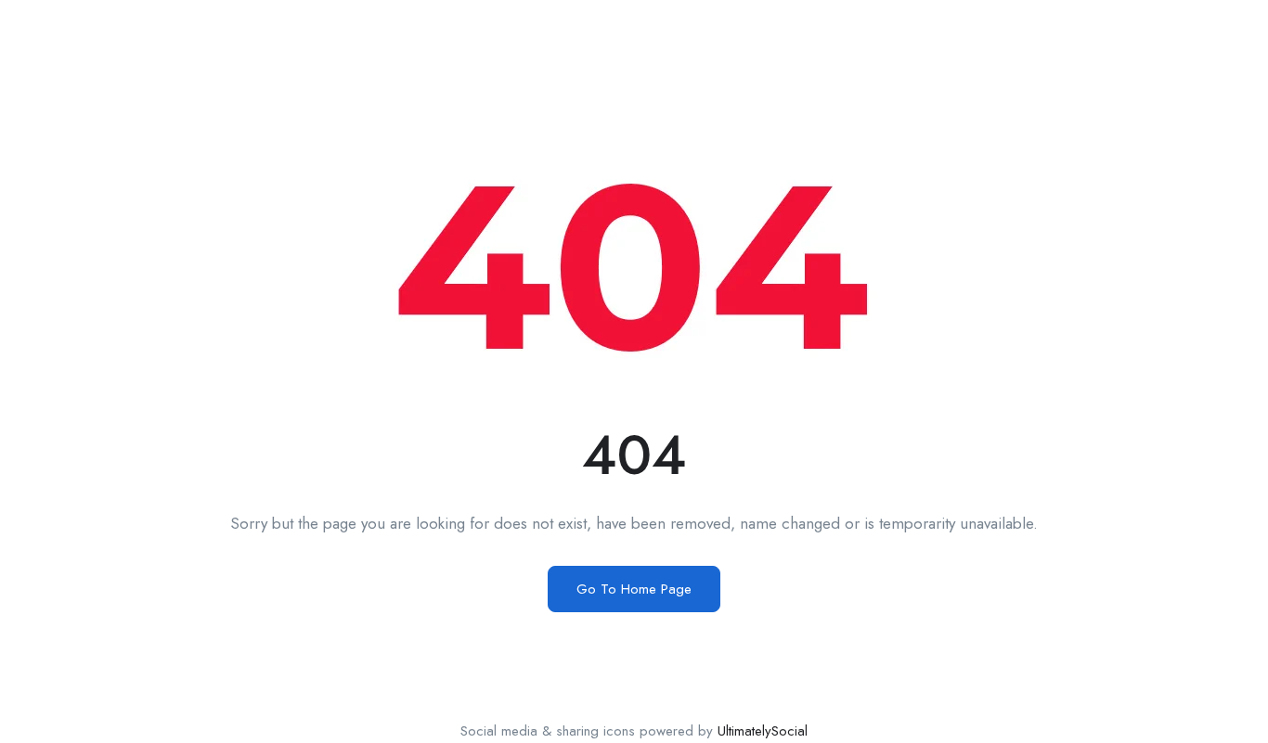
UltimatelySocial (763, 731)
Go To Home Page (634, 589)
